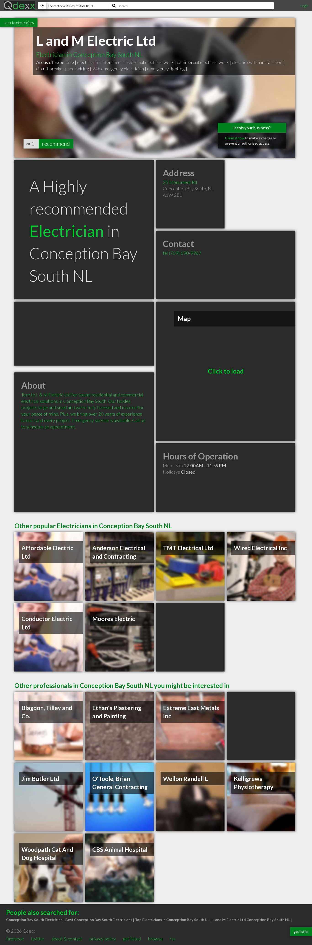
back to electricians (19, 22)
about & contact (67, 938)
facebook (15, 938)
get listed (132, 938)
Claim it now (234, 138)
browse (155, 938)
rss (173, 938)
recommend (56, 143)
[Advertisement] (84, 334)
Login (304, 5)
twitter (38, 938)
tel (182, 253)
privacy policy (102, 938)
